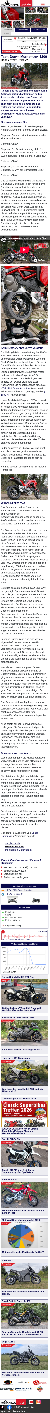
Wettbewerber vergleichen (24, 886)
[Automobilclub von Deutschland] (40, 1382)
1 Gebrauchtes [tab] (39, 30)
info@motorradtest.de (24, 1407)
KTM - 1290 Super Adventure (20, 890)
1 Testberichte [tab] (22, 30)
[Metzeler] (24, 1392)
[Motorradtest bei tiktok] (2, 1407)
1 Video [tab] (6, 34)
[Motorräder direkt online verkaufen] (24, 1382)
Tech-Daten (7, 30)
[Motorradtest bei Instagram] (38, 1402)
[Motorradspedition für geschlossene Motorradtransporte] (8, 1392)
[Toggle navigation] (43, 3)
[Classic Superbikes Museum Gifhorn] (40, 1392)
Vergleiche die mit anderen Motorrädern (18, 846)
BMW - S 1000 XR (15, 894)
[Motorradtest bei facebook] (9, 1407)
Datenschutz (19, 1411)
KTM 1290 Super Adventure (15, 388)
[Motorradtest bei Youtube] (31, 1402)
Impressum (5, 1411)
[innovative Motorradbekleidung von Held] (8, 1382)
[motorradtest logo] (13, 1402)
